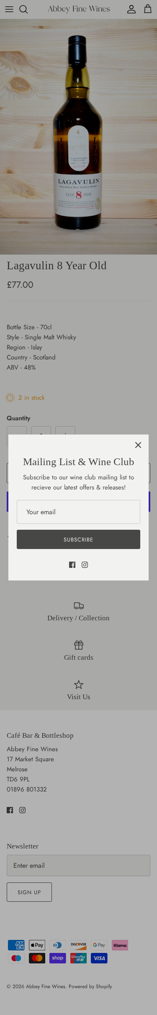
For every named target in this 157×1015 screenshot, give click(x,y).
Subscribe (78, 540)
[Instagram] (85, 565)
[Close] (138, 445)
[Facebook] (72, 565)
